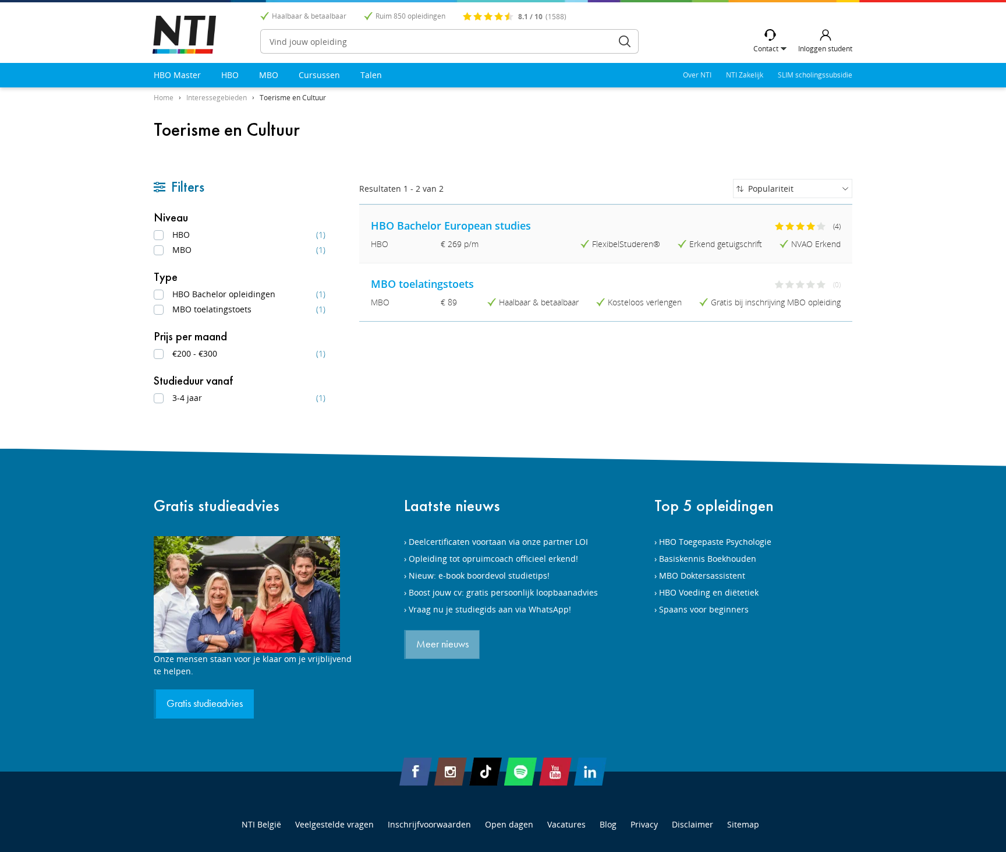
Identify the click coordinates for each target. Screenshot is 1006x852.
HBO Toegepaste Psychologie (715, 541)
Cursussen (319, 74)
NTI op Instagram (450, 772)
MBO (268, 74)
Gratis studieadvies (216, 505)
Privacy (644, 824)
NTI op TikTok (485, 772)
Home (163, 98)
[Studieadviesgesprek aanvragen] (253, 594)
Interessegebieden (216, 98)
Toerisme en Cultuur (293, 98)
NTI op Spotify (520, 772)
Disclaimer (692, 824)
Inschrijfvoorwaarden (429, 824)
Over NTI (697, 75)
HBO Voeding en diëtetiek (709, 592)
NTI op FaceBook (415, 772)
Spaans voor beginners (704, 609)
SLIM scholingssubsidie (815, 75)
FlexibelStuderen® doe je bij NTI (184, 35)
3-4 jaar (248, 397)
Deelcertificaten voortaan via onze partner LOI (498, 541)
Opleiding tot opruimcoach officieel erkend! (493, 558)
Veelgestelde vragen (334, 824)
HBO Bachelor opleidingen (248, 294)
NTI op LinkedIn (590, 772)
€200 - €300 (248, 353)
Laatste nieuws (452, 505)
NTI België (261, 824)
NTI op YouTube (555, 772)
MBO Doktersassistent (702, 575)
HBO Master (177, 74)
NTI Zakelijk (744, 75)
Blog (608, 824)
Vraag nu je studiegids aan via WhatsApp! (490, 609)
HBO (230, 74)
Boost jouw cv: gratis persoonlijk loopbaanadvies (503, 592)
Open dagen (509, 824)
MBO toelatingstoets (248, 309)
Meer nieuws (442, 644)
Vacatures (566, 824)
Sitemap (743, 824)
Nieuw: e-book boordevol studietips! (479, 575)
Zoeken (624, 41)
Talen (371, 74)
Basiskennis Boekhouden (707, 558)
